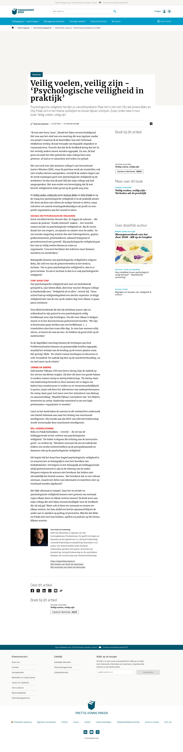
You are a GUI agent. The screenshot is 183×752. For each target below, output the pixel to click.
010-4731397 (166, 21)
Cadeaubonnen (61, 672)
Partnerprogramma (21, 698)
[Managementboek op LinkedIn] (85, 732)
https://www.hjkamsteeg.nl (62, 561)
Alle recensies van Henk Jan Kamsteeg (67, 567)
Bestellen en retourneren (23, 677)
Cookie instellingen (103, 722)
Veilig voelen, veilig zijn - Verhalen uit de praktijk (131, 192)
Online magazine (24, 28)
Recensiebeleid (19, 693)
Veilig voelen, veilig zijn (45, 195)
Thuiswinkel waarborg (22, 722)
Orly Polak (86, 195)
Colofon (64, 722)
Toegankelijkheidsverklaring (128, 722)
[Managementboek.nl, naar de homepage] (23, 14)
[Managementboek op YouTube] (91, 732)
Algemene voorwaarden (46, 722)
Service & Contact (152, 722)
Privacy (76, 722)
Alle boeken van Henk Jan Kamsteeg (66, 564)
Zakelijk (58, 656)
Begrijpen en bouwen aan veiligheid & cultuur (133, 293)
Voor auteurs (18, 688)
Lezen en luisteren (20, 682)
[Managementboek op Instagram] (97, 732)
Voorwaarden (18, 672)
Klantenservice (20, 656)
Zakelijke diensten (62, 662)
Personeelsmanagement (42, 28)
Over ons (16, 662)
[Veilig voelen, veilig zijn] (124, 148)
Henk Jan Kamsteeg (40, 124)
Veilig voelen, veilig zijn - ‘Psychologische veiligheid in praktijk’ (78, 28)
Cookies (87, 722)
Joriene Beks (70, 195)
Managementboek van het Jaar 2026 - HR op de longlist (133, 236)
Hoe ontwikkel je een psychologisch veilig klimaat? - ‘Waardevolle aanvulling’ (132, 274)
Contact (15, 667)
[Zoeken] (115, 11)
